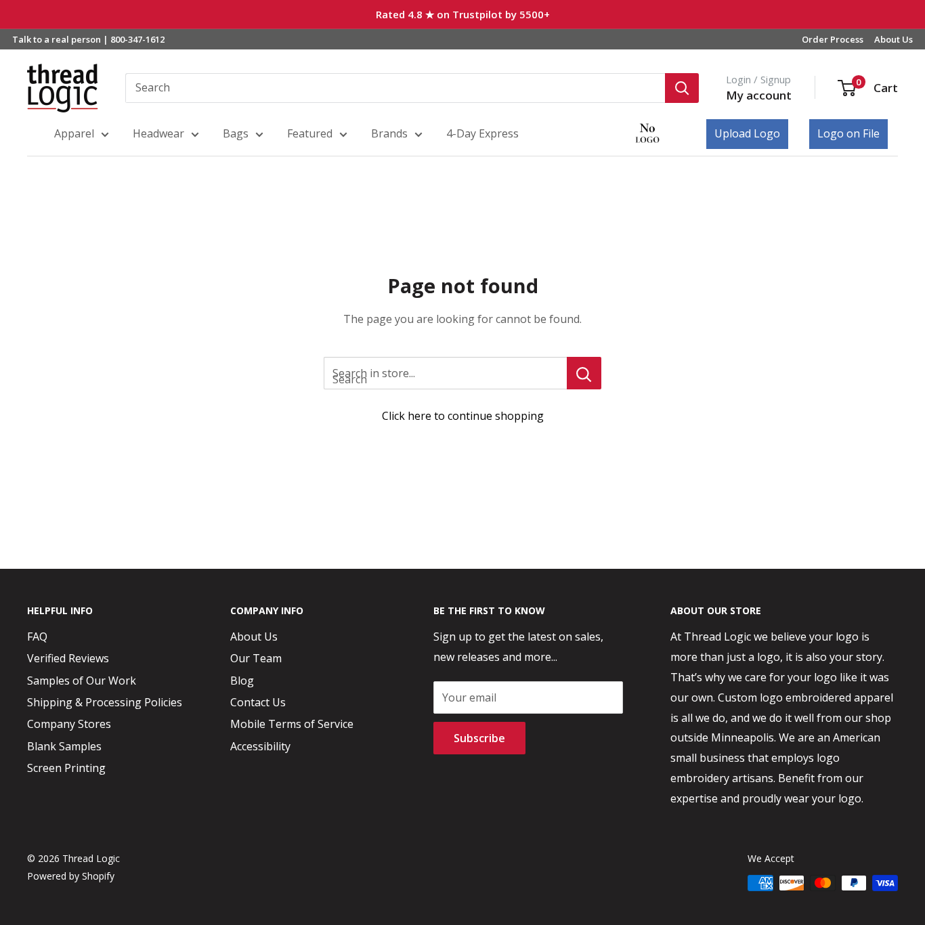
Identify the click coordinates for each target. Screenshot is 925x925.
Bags (236, 133)
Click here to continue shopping (463, 415)
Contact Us (258, 702)
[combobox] (395, 88)
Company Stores (69, 723)
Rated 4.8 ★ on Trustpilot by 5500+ (463, 14)
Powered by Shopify (70, 875)
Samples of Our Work (81, 680)
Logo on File (848, 133)
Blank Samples (64, 746)
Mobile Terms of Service (291, 723)
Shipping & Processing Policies (104, 702)
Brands (389, 133)
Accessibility (260, 746)
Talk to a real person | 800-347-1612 (88, 39)
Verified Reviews (68, 658)
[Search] (682, 88)
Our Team (256, 658)
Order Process (832, 39)
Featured (309, 133)
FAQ (37, 636)
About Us (893, 39)
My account (759, 95)
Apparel (74, 133)
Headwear (158, 133)
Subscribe (479, 738)
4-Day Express (482, 133)
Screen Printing (66, 767)
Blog (242, 680)
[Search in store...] (584, 373)
